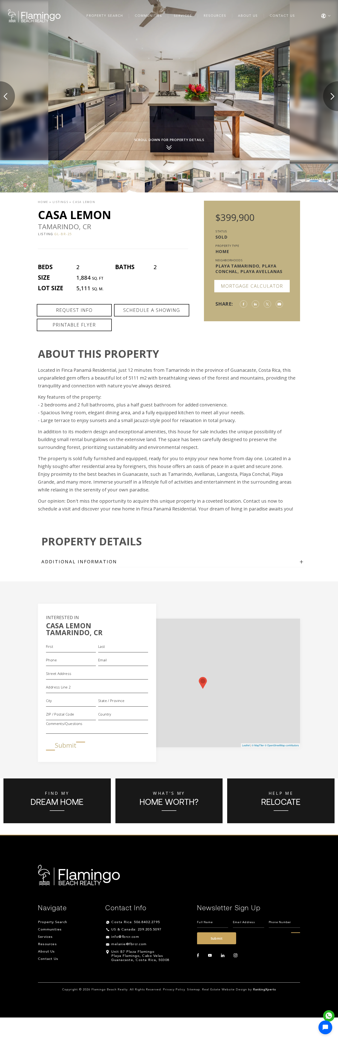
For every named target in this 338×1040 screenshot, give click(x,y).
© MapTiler (258, 745)
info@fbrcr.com (125, 937)
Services (183, 15)
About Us (248, 15)
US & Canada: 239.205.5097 (136, 929)
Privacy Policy (174, 989)
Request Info (74, 310)
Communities (148, 15)
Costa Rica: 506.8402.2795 (135, 922)
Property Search (104, 15)
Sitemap (193, 989)
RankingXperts (264, 989)
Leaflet (246, 745)
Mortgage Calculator (252, 286)
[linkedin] (222, 955)
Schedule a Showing (151, 310)
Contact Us (282, 15)
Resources (215, 15)
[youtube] (210, 955)
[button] (325, 1027)
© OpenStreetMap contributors (282, 745)
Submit (65, 745)
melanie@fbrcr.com (129, 944)
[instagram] (235, 955)
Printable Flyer (74, 325)
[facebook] (198, 955)
